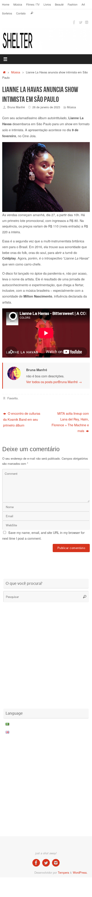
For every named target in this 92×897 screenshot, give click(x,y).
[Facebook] (74, 22)
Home (5, 4)
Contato (21, 13)
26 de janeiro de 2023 (46, 107)
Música (17, 4)
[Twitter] (80, 22)
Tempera (63, 872)
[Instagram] (87, 22)
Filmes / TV (33, 4)
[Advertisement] (47, 562)
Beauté (59, 4)
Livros (47, 4)
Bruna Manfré (16, 107)
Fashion (72, 4)
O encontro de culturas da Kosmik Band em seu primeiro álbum (21, 419)
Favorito (12, 398)
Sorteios (7, 13)
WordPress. (80, 872)
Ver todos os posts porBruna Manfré (54, 381)
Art (83, 4)
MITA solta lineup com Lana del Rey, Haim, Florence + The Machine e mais (70, 422)
